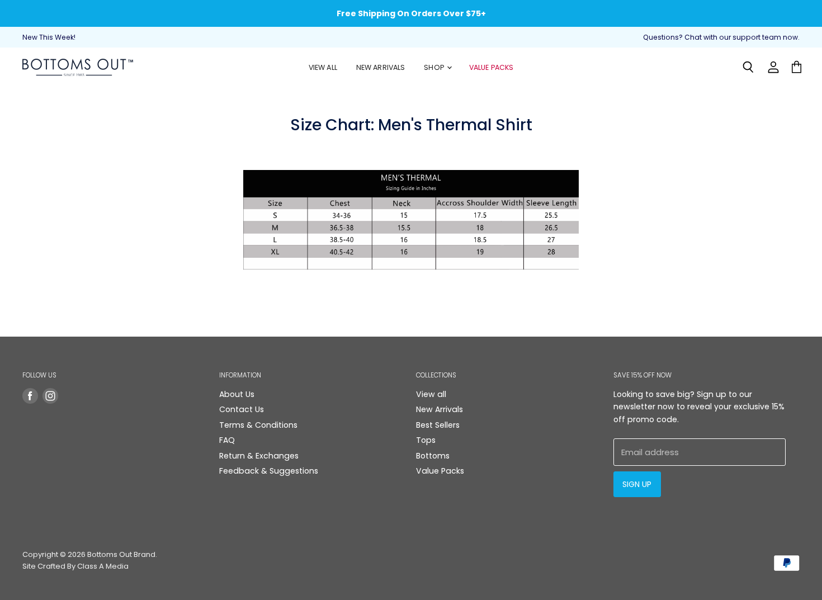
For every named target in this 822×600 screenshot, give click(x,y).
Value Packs (491, 67)
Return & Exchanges (259, 455)
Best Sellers (438, 425)
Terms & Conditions (258, 425)
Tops (426, 440)
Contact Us (241, 409)
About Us (236, 394)
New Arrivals (380, 67)
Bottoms (433, 455)
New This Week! (48, 37)
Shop (435, 67)
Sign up (637, 484)
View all (431, 394)
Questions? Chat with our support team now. (721, 37)
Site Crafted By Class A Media (75, 566)
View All (323, 67)
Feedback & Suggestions (268, 470)
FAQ (227, 440)
